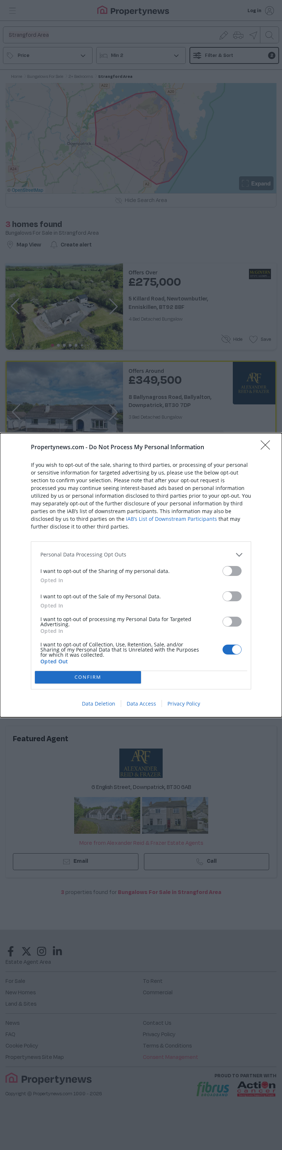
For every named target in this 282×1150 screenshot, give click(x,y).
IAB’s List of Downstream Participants (171, 518)
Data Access (141, 703)
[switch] (232, 571)
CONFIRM (88, 677)
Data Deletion (98, 703)
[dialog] (141, 575)
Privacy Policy (183, 703)
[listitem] (141, 555)
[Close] (268, 447)
